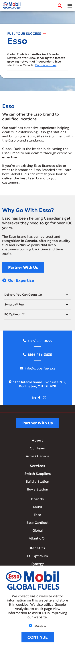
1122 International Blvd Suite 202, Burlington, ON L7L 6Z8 (39, 384)
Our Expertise (21, 280)
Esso (37, 515)
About (37, 440)
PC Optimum (37, 556)
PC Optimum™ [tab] (14, 314)
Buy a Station (37, 489)
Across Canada (37, 456)
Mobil (37, 507)
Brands (37, 499)
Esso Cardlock (37, 522)
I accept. (39, 625)
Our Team (37, 448)
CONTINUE (37, 637)
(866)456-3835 (40, 354)
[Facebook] (39, 397)
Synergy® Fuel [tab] (14, 304)
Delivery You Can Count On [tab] (23, 294)
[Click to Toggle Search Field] (60, 5)
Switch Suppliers (37, 473)
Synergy (37, 564)
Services (37, 466)
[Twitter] (44, 397)
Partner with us (45, 65)
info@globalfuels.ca (40, 368)
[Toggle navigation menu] (69, 5)
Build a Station (37, 481)
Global (37, 530)
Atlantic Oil (37, 538)
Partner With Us (23, 267)
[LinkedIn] (34, 397)
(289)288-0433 (40, 341)
